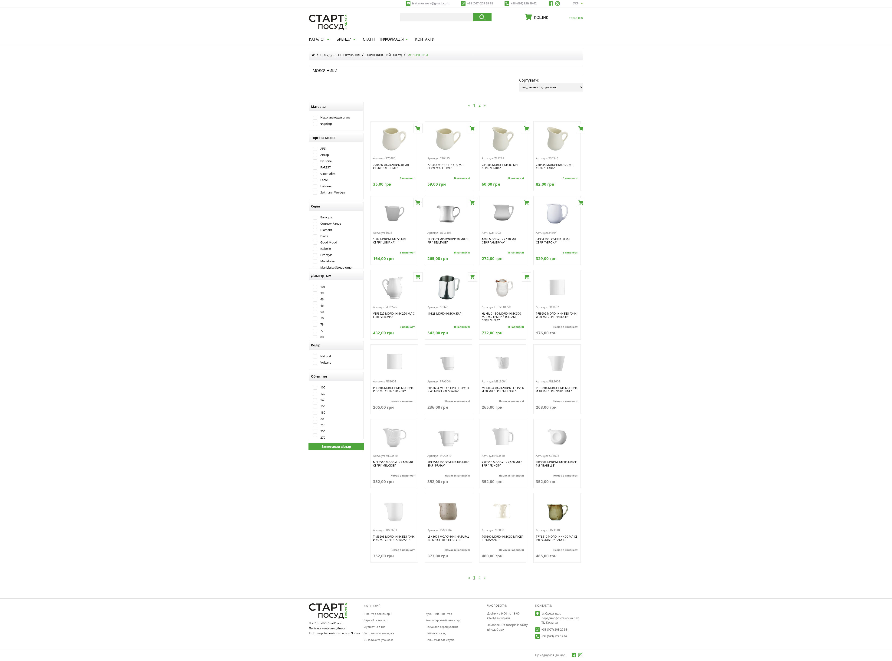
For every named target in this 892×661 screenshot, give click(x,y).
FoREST (325, 167)
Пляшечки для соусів (440, 640)
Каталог (317, 39)
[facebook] (551, 3)
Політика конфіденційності (327, 628)
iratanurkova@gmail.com (430, 3)
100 (322, 387)
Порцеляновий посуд (384, 55)
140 (322, 400)
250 (322, 431)
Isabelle (325, 249)
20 (322, 419)
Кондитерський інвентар (443, 620)
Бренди (344, 39)
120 (322, 394)
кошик (557, 17)
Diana (324, 236)
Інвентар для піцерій (378, 614)
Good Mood (328, 242)
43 (322, 299)
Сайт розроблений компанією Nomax (334, 633)
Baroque (326, 217)
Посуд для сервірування (340, 55)
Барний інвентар (375, 620)
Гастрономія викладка (379, 633)
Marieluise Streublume (335, 268)
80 (322, 337)
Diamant (326, 230)
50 (322, 312)
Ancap (324, 155)
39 (322, 293)
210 (322, 425)
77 (322, 331)
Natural (325, 356)
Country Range (330, 224)
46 (322, 306)
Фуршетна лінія (374, 627)
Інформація (392, 39)
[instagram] (557, 3)
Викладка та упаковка (379, 640)
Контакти (425, 39)
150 (322, 406)
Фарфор (326, 124)
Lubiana (325, 186)
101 (322, 287)
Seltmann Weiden (332, 192)
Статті (369, 39)
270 (322, 438)
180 (322, 412)
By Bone (326, 161)
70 (322, 318)
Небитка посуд (436, 633)
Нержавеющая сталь (335, 117)
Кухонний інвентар (439, 614)
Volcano (325, 363)
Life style (326, 255)
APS (323, 149)
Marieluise (327, 261)
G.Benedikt (327, 174)
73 (322, 324)
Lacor (324, 180)
